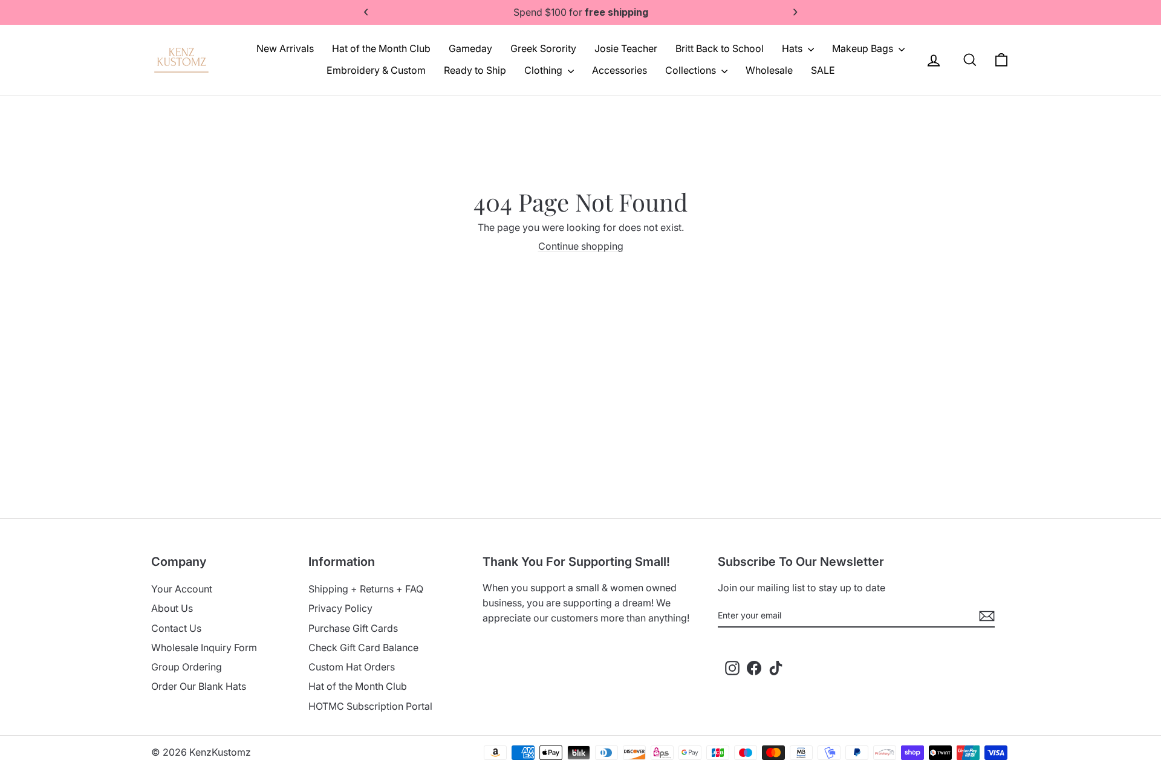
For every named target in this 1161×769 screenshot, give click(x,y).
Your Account (181, 589)
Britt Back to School (719, 48)
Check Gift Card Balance (363, 647)
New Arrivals (285, 48)
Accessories (619, 70)
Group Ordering (186, 667)
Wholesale (769, 70)
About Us (172, 608)
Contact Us (176, 628)
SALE (823, 70)
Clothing (544, 70)
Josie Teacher (625, 48)
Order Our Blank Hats (198, 686)
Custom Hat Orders (351, 667)
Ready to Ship (475, 70)
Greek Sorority (543, 48)
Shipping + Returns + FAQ (365, 589)
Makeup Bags (864, 48)
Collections (691, 70)
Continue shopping (580, 246)
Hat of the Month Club (381, 48)
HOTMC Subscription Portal (370, 706)
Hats (793, 48)
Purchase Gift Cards (353, 628)
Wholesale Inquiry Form (204, 647)
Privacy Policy (340, 608)
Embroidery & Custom (376, 70)
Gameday (470, 48)
